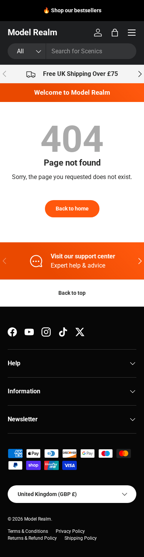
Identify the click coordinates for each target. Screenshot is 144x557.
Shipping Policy (81, 538)
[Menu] (131, 32)
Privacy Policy (70, 531)
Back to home (72, 208)
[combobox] (72, 51)
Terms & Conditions (28, 531)
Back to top (72, 293)
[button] (114, 32)
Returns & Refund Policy (32, 538)
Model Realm (37, 519)
